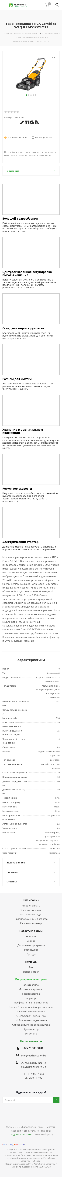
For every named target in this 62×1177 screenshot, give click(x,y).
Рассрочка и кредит (31, 914)
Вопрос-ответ (31, 971)
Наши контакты (31, 1041)
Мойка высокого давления (31, 1020)
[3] (11, 112)
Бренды (31, 954)
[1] (5, 112)
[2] (8, 112)
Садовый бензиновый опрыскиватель (31, 1007)
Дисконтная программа (31, 945)
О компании (31, 900)
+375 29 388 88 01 (32, 1048)
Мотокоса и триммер (31, 989)
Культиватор (31, 1029)
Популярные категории (31, 979)
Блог (31, 967)
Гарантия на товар (31, 923)
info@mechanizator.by (33, 1055)
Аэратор (31, 998)
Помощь (31, 961)
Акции (31, 940)
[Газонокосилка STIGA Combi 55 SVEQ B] (31, 74)
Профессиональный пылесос (31, 1002)
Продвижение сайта (20, 1134)
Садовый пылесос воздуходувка (31, 1024)
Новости (31, 936)
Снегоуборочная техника (31, 1015)
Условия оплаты (31, 905)
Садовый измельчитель (31, 1011)
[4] (14, 112)
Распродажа (31, 949)
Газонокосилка (31, 993)
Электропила (31, 984)
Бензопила (31, 1033)
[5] (17, 112)
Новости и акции (31, 931)
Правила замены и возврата (31, 918)
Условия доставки (31, 910)
